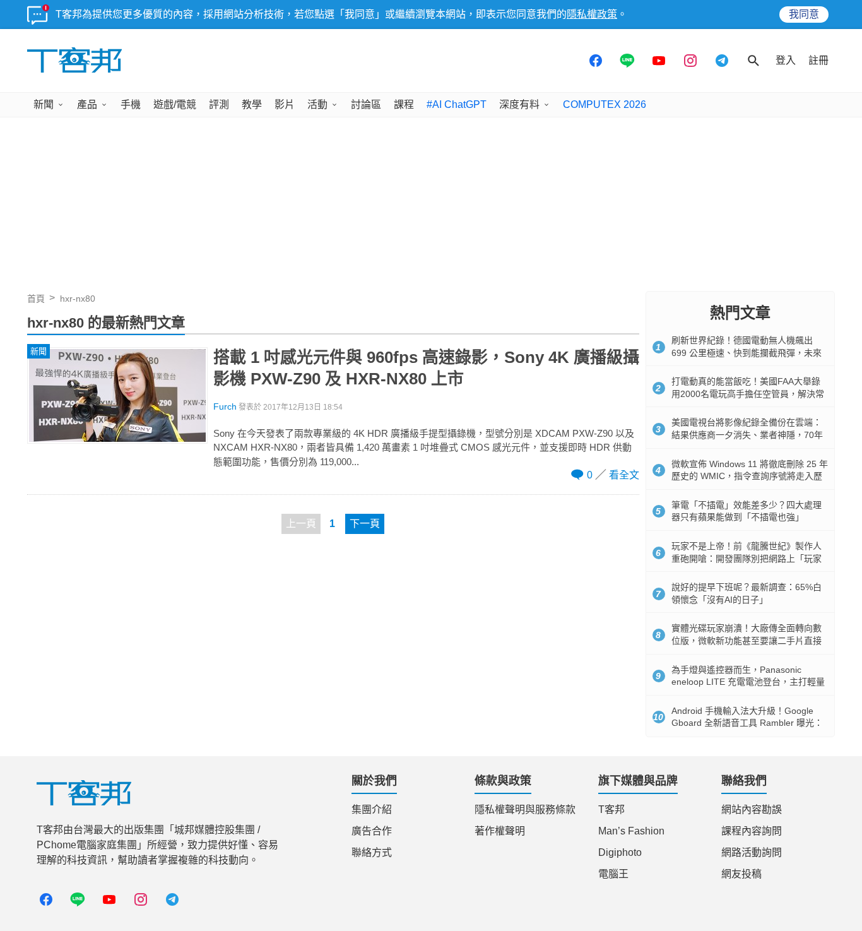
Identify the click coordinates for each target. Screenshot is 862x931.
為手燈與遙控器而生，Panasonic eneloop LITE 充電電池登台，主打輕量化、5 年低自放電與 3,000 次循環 (748, 682)
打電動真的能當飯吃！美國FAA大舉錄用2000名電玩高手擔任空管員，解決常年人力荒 (747, 393)
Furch (225, 407)
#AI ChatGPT (457, 104)
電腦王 (613, 874)
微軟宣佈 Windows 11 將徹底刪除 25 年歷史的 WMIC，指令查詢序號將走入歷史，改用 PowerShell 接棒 (749, 476)
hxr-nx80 (77, 298)
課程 (404, 104)
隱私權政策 (592, 14)
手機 (131, 104)
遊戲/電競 (174, 104)
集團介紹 (371, 809)
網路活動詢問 (751, 852)
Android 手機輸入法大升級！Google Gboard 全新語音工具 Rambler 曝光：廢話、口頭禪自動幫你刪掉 (747, 723)
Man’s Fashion (631, 831)
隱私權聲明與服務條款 (525, 809)
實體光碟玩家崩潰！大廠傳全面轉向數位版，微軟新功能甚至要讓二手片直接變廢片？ (746, 640)
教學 (252, 104)
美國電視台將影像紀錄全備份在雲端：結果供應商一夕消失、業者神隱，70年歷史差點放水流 (747, 434)
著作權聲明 (500, 831)
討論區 (366, 104)
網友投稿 (741, 874)
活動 (317, 104)
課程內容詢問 (751, 831)
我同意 (804, 14)
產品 (87, 104)
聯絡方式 (371, 852)
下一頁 (365, 523)
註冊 (818, 60)
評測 (219, 104)
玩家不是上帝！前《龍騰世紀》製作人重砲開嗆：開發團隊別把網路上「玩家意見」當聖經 (746, 558)
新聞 (43, 104)
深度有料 (519, 104)
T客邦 (611, 809)
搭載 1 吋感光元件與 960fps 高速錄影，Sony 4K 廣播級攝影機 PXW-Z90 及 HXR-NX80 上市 (426, 368)
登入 (786, 60)
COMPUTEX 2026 (604, 104)
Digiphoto (620, 852)
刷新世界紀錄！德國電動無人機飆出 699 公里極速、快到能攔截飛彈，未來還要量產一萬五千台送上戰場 (746, 352)
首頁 (36, 298)
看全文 (624, 475)
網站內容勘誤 (751, 809)
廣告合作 (371, 831)
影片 (285, 104)
